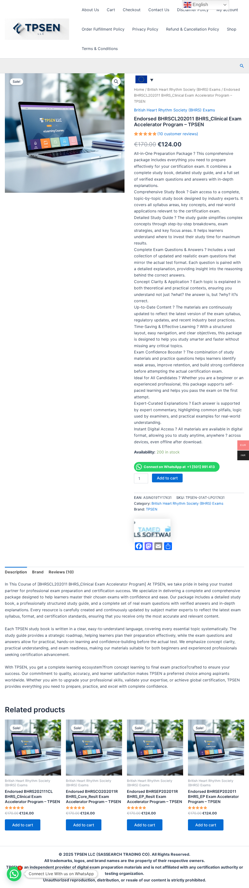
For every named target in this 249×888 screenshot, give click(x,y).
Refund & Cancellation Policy (192, 29)
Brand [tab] (38, 572)
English (199, 4)
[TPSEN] (152, 530)
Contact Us (158, 9)
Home (139, 89)
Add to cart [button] (22, 824)
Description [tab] (16, 572)
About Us (90, 9)
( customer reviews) (177, 133)
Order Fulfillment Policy (103, 29)
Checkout (132, 9)
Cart (111, 9)
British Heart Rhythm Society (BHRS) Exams (184, 89)
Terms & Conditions (100, 48)
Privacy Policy (145, 29)
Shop (231, 29)
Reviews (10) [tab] (61, 572)
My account (227, 9)
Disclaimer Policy (193, 9)
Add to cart (167, 478)
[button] (242, 66)
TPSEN (151, 509)
